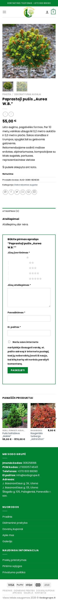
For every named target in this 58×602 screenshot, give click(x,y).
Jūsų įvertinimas (19, 252)
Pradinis (7, 517)
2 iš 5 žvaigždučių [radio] (19, 262)
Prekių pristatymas (14, 560)
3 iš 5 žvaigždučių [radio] (19, 268)
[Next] (50, 51)
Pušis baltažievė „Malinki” (11, 435)
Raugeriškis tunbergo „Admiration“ (37, 436)
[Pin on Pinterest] (28, 192)
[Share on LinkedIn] (34, 192)
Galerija (7, 541)
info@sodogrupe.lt (28, 475)
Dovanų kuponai (12, 529)
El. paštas (14, 327)
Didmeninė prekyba (14, 523)
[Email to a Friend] (22, 192)
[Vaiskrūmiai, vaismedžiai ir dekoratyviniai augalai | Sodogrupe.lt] (29, 12)
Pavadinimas (16, 312)
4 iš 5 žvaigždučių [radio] (19, 273)
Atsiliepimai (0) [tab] (10, 211)
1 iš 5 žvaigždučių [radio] (16, 257)
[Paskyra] (47, 11)
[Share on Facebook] (11, 192)
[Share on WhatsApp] (5, 192)
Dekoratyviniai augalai (27, 94)
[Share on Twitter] (17, 192)
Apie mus (8, 535)
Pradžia (6, 94)
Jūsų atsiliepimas (19, 285)
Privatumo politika (13, 572)
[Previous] (7, 51)
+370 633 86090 (42, 3)
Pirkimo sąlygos (12, 566)
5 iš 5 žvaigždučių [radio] (19, 278)
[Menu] (4, 12)
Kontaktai (40, 592)
